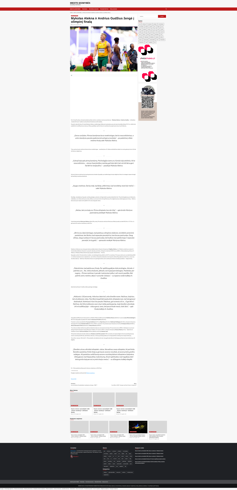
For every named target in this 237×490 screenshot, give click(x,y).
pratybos (141, 37)
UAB (146, 42)
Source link (73, 379)
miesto (144, 34)
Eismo (140, 29)
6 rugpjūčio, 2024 (78, 24)
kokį (104, 458)
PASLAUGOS (113, 9)
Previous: (84, 384)
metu (140, 34)
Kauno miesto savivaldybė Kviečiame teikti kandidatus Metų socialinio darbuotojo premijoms (157, 436)
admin (73, 24)
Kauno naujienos (96, 488)
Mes (119, 458)
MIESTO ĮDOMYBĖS (80, 3)
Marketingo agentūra (8, 488)
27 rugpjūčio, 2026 (97, 437)
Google (149, 29)
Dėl (162, 26)
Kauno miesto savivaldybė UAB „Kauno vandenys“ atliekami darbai (80, 410)
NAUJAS (152, 34)
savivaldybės (152, 39)
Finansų (144, 29)
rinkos (161, 37)
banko (151, 26)
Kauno (126, 456)
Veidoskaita (72, 488)
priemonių (146, 37)
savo (157, 39)
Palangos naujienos (114, 488)
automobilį (141, 26)
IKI (152, 29)
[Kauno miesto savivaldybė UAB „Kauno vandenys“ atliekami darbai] (81, 399)
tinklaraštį (162, 39)
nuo (161, 34)
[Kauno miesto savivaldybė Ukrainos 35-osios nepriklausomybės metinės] (138, 427)
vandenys (150, 42)
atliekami (149, 24)
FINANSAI (84, 9)
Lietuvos (115, 458)
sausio (140, 39)
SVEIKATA (123, 472)
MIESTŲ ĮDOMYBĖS (75, 9)
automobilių (160, 24)
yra (155, 42)
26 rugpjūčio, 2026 (117, 437)
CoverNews (150, 485)
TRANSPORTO (141, 42)
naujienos (157, 34)
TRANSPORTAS (104, 9)
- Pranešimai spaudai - (88, 488)
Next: (124, 384)
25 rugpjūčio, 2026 (136, 437)
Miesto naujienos (90, 373)
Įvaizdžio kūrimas (65, 488)
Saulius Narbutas (57, 488)
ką (111, 458)
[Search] (166, 9)
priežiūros (152, 37)
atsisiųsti (155, 24)
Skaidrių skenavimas (28, 488)
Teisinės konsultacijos (18, 488)
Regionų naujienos (105, 488)
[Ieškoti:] (148, 16)
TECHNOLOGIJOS (93, 9)
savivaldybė (145, 39)
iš (155, 29)
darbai (158, 26)
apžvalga (144, 24)
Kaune (162, 29)
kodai (131, 456)
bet (154, 26)
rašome (157, 37)
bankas (146, 26)
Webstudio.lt (73, 450)
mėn (148, 34)
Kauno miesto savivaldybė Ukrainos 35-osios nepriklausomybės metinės (150, 458)
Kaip (158, 29)
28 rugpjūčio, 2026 (78, 437)
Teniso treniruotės (79, 488)
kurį (108, 458)
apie (140, 24)
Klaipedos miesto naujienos (39, 488)
